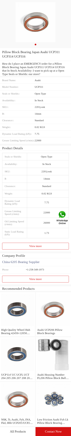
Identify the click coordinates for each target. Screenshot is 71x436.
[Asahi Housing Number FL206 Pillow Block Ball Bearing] (53, 371)
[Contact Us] (62, 218)
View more (35, 246)
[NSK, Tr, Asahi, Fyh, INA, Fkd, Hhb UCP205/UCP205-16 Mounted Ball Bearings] (17, 416)
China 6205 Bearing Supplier (20, 262)
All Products (18, 431)
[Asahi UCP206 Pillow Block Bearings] (53, 326)
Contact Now (53, 431)
